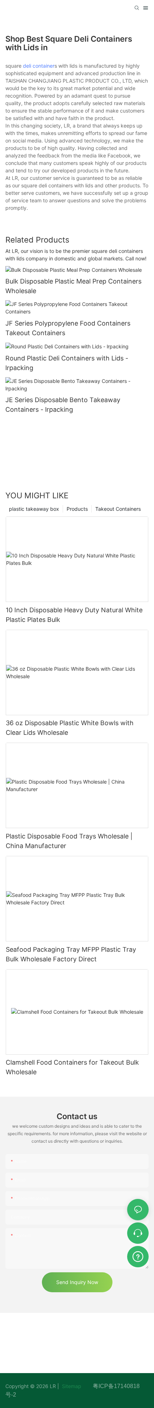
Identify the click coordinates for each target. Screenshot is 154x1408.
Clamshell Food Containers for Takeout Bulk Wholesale (72, 1067)
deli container (38, 66)
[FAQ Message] (138, 1255)
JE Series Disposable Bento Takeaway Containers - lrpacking (62, 404)
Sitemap (77, 1386)
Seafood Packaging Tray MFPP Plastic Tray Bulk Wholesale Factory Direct (71, 954)
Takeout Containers (118, 509)
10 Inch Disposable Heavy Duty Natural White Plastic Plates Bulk (74, 614)
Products (77, 509)
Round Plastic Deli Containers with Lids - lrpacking (66, 363)
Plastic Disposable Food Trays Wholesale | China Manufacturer (69, 841)
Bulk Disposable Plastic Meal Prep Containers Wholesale (73, 286)
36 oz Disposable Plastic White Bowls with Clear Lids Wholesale (70, 727)
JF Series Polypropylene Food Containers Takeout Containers (67, 328)
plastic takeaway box (34, 509)
